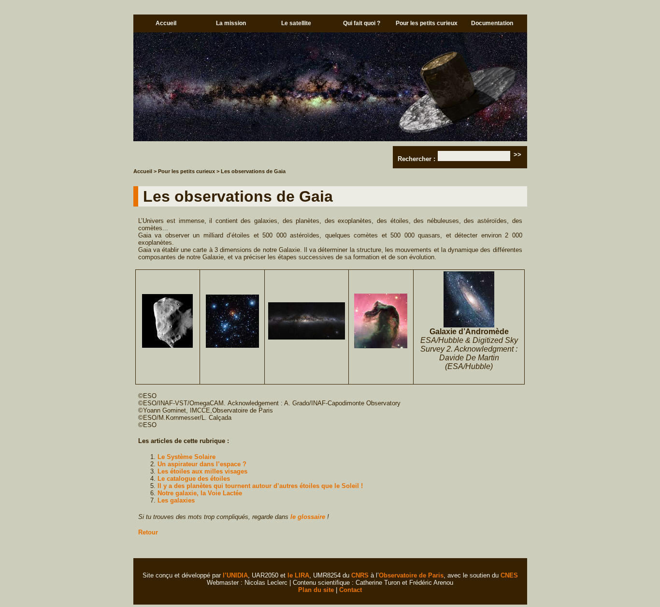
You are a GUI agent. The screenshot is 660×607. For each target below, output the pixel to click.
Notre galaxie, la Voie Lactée (200, 493)
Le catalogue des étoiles (194, 478)
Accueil (166, 23)
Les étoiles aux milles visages (202, 471)
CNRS (360, 575)
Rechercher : (416, 159)
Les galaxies (176, 500)
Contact (350, 589)
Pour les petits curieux (427, 23)
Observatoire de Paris (411, 575)
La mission (231, 23)
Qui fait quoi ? (361, 23)
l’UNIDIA (235, 575)
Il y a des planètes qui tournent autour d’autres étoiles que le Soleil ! (260, 485)
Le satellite (296, 23)
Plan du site (316, 589)
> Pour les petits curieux (184, 171)
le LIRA (298, 575)
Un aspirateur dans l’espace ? (202, 464)
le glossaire (307, 516)
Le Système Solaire (186, 456)
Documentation (492, 23)
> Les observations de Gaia (251, 171)
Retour (148, 532)
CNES (509, 575)
